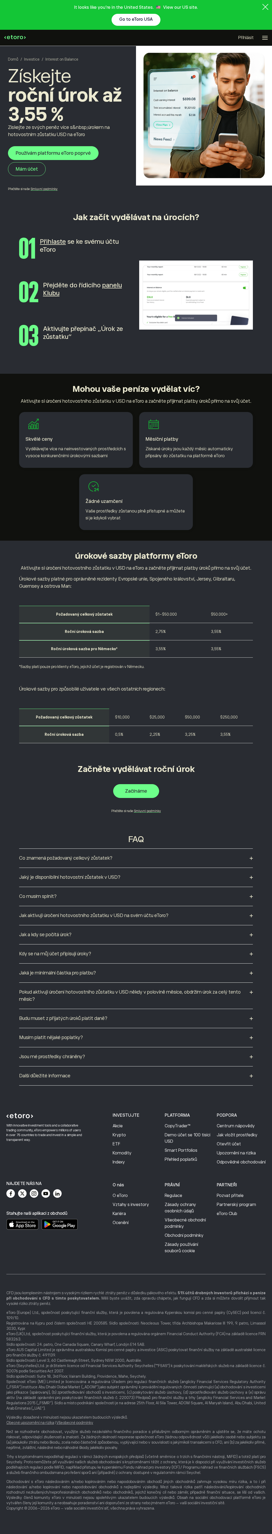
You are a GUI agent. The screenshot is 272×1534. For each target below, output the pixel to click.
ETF (116, 1144)
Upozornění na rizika (236, 1153)
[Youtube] (45, 1193)
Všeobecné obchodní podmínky (185, 1223)
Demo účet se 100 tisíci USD (187, 1138)
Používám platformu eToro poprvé (53, 153)
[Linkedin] (57, 1193)
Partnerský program (236, 1204)
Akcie (118, 1126)
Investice (32, 59)
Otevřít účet (229, 1144)
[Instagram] (34, 1193)
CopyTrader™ (177, 1126)
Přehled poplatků (181, 1159)
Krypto (119, 1135)
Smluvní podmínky (44, 189)
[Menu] (265, 38)
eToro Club (227, 1213)
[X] (22, 1193)
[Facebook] (10, 1193)
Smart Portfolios (181, 1150)
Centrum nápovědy (236, 1126)
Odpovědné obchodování (241, 1162)
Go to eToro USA (136, 19)
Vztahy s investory (131, 1204)
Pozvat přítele (230, 1195)
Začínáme (136, 791)
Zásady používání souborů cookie (181, 1247)
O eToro (120, 1195)
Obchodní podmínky (184, 1235)
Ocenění (121, 1222)
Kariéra (119, 1213)
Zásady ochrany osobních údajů (180, 1207)
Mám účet (27, 169)
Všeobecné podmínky (74, 1422)
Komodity (122, 1153)
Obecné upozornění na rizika (30, 1422)
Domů (13, 59)
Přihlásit (246, 37)
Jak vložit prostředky (237, 1135)
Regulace (173, 1195)
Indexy (119, 1162)
